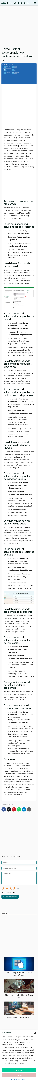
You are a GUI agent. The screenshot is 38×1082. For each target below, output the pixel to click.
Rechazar (19, 1075)
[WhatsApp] (19, 809)
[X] (9, 809)
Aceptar (19, 1070)
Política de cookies (18, 1079)
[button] (35, 1033)
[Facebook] (3, 809)
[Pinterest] (14, 809)
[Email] (29, 809)
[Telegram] (24, 809)
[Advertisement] (19, 25)
